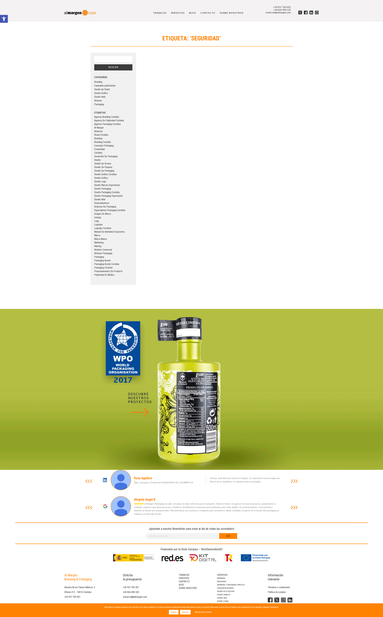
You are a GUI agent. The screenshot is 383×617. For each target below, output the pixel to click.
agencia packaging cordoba (107, 124)
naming (97, 246)
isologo (97, 217)
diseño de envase (102, 163)
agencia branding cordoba (106, 116)
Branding (98, 81)
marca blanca (100, 239)
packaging (99, 256)
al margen (99, 127)
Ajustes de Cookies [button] (203, 612)
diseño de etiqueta (103, 167)
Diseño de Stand (102, 89)
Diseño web (222, 598)
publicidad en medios (104, 274)
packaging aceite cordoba (106, 264)
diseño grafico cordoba (105, 174)
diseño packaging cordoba (107, 192)
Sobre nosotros (231, 13)
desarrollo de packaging (105, 156)
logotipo (98, 224)
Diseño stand (223, 601)
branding (98, 138)
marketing (99, 242)
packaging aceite (102, 260)
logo (96, 221)
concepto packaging (104, 145)
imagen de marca (102, 213)
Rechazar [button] (185, 612)
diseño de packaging (104, 170)
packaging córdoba (103, 267)
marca (97, 235)
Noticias (98, 100)
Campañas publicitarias (104, 85)
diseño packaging (102, 188)
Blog (192, 13)
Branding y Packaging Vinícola (230, 585)
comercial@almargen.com (278, 12)
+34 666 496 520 (282, 9)
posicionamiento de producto (108, 271)
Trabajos (160, 13)
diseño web (99, 199)
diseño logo (100, 181)
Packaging (99, 104)
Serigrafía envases (225, 588)
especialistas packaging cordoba (109, 210)
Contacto (207, 13)
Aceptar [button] (174, 612)
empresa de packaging (105, 206)
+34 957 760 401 (282, 7)
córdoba (98, 152)
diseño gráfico (101, 177)
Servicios (178, 13)
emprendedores (101, 203)
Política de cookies (277, 592)
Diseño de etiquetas (225, 591)
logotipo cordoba (102, 228)
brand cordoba (101, 134)
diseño (97, 160)
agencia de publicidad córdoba (109, 120)
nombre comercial (103, 249)
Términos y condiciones (279, 587)
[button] (4, 19)
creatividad (99, 149)
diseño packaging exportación (108, 195)
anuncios (98, 131)
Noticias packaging (103, 253)
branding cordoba (102, 142)
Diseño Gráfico (101, 93)
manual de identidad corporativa (109, 231)
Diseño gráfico (223, 595)
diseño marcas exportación (107, 185)
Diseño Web (99, 96)
